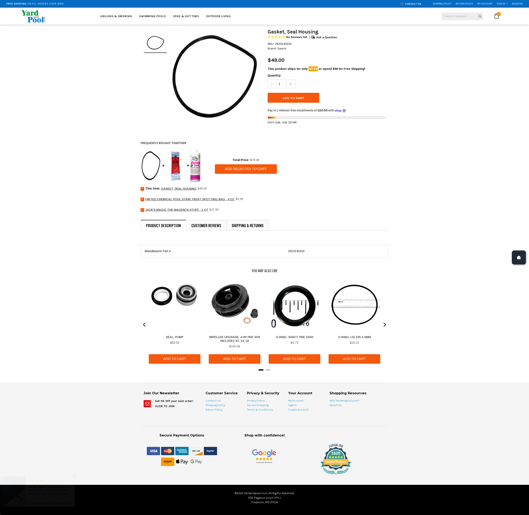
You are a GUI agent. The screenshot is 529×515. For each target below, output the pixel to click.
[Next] (384, 325)
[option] (96, 3)
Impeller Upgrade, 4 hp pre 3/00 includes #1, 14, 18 (234, 338)
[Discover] (196, 450)
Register (517, 3)
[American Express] (182, 450)
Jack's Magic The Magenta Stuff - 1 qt (176, 209)
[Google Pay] (196, 461)
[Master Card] (167, 450)
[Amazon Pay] (167, 461)
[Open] (519, 257)
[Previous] (145, 325)
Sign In (501, 3)
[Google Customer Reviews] (264, 456)
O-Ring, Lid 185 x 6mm (354, 337)
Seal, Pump (174, 337)
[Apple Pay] (182, 461)
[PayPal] (210, 450)
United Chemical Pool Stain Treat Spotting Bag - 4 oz (190, 199)
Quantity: (274, 75)
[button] (277, 37)
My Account (484, 3)
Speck (282, 48)
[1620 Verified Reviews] (264, 475)
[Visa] (153, 450)
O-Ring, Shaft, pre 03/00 (294, 337)
